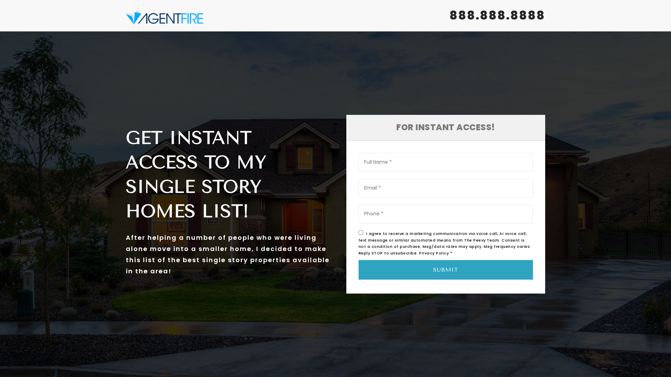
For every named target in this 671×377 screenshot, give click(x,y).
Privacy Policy (434, 253)
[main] (335, 188)
